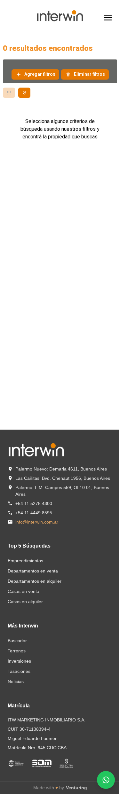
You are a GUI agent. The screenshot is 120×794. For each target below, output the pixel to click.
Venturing (76, 787)
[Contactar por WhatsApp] (106, 780)
